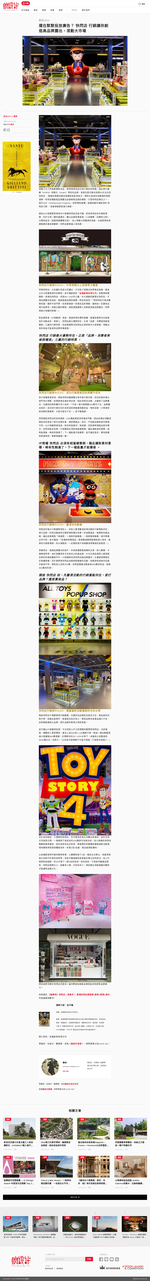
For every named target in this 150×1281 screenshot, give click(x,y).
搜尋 (143, 4)
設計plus (8, 116)
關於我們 (86, 10)
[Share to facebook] (5, 130)
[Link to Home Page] (11, 6)
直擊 (52, 10)
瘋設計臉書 (47, 1089)
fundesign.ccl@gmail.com (71, 1066)
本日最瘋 (25, 10)
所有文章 (66, 1071)
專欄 (44, 10)
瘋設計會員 (76, 1044)
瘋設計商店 (70, 1084)
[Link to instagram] (117, 1259)
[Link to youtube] (112, 1259)
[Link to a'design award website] (132, 1267)
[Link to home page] (21, 1261)
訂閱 (27, 3)
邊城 (12, 124)
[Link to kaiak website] (109, 1267)
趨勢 (36, 10)
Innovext (144, 1279)
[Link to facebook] (101, 1259)
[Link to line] (106, 1259)
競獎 (61, 10)
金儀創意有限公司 (88, 293)
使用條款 (59, 1268)
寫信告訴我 (49, 1268)
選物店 (75, 10)
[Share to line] (8, 130)
